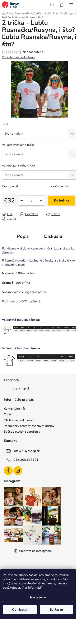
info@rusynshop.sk (26, 451)
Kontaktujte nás (15, 409)
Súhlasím (56, 610)
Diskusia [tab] (53, 236)
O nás (8, 414)
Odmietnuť (19, 610)
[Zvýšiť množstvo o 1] (41, 200)
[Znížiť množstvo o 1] (22, 200)
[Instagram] (17, 470)
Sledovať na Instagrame (35, 551)
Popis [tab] (23, 236)
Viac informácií (32, 588)
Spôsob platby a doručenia (22, 432)
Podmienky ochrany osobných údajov (29, 426)
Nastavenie (38, 597)
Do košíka (61, 200)
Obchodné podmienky (19, 420)
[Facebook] (8, 470)
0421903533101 (25, 460)
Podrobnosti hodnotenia (18, 57)
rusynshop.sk (21, 388)
